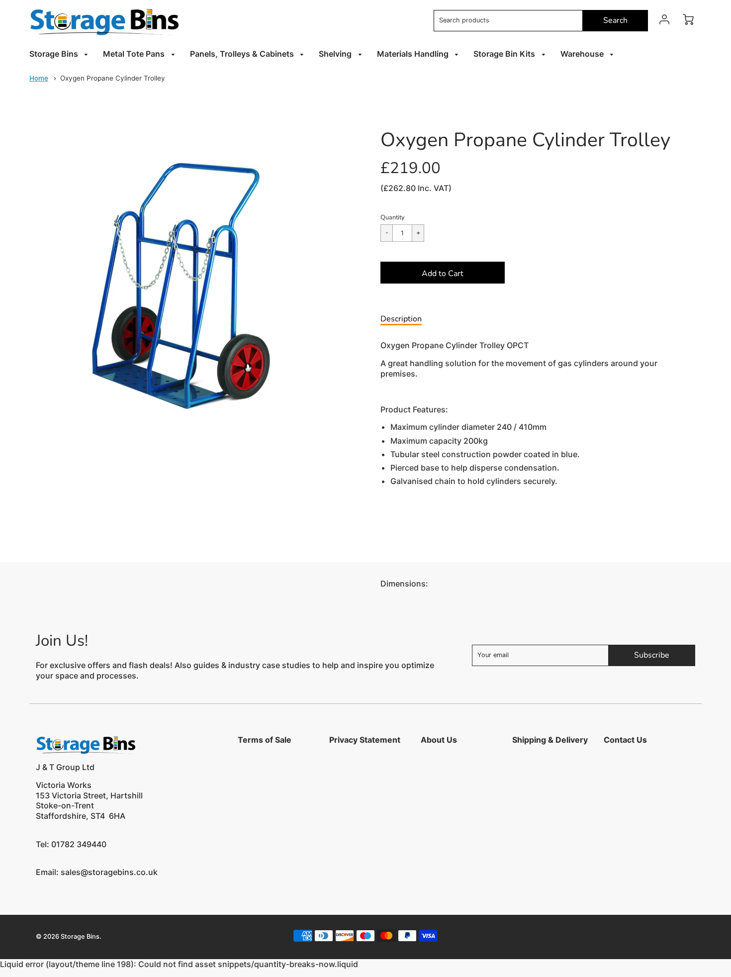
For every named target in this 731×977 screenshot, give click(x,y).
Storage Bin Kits (505, 54)
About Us (439, 740)
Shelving (336, 54)
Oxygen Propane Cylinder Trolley (112, 78)
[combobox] (508, 20)
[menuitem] (60, 54)
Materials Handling (414, 54)
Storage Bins (54, 54)
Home (38, 78)
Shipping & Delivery (550, 740)
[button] (442, 273)
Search (615, 20)
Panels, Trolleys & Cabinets (243, 54)
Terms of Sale (264, 740)
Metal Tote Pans (135, 54)
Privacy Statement (364, 740)
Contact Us (625, 740)
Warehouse (583, 54)
